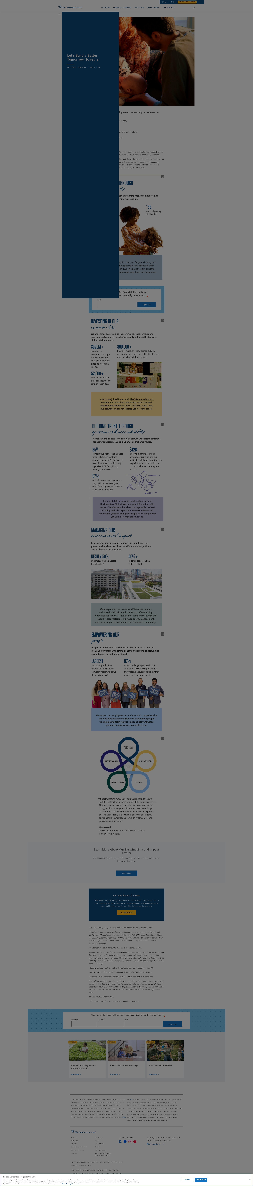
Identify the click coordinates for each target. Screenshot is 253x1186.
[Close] (250, 1179)
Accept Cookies (201, 1179)
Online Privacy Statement (70, 1184)
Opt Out (187, 1179)
